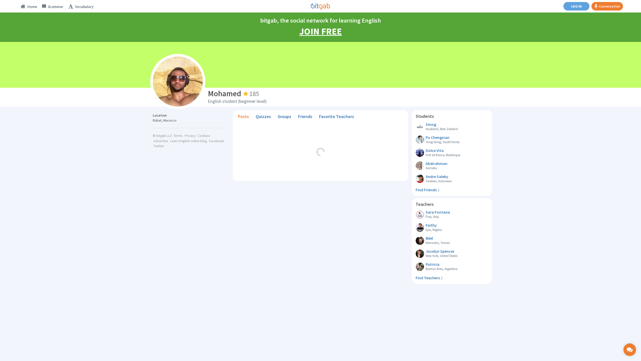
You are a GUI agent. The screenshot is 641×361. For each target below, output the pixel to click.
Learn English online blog (188, 141)
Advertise (160, 141)
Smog (431, 124)
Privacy (190, 135)
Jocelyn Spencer (440, 251)
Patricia (432, 264)
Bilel (429, 238)
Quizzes (263, 116)
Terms (178, 135)
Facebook (216, 141)
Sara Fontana (438, 212)
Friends (305, 116)
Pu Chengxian (437, 137)
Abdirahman (436, 163)
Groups (284, 116)
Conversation (609, 6)
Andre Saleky (437, 176)
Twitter (158, 146)
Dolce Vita (435, 150)
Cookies (204, 135)
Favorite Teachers (336, 116)
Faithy (431, 225)
